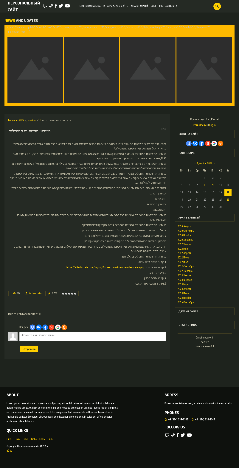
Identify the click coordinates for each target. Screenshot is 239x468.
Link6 (50, 439)
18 (39, 120)
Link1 (9, 439)
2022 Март (183, 248)
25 (228, 199)
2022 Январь (184, 244)
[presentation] (10, 65)
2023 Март (183, 284)
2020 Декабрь (185, 239)
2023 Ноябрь (185, 297)
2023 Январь (184, 275)
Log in (212, 125)
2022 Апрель (185, 253)
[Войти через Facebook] (45, 327)
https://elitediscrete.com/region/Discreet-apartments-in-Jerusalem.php (105, 267)
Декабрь (31, 120)
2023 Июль (183, 293)
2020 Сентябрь (186, 230)
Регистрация (200, 125)
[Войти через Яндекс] (51, 327)
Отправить (29, 348)
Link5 (42, 439)
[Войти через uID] (32, 327)
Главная (12, 120)
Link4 (34, 439)
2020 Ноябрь (185, 235)
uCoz (9, 450)
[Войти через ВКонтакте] (39, 327)
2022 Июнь (183, 257)
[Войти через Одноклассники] (64, 327)
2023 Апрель (185, 288)
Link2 (17, 439)
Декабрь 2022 (204, 163)
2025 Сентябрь (186, 302)
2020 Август (184, 226)
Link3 (25, 439)
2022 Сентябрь (186, 266)
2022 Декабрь (185, 270)
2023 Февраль (185, 279)
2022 (21, 120)
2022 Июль (183, 261)
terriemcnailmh (36, 293)
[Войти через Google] (58, 327)
